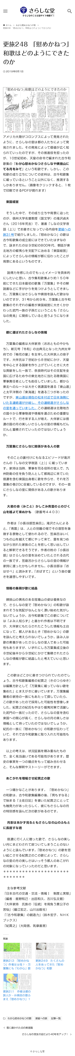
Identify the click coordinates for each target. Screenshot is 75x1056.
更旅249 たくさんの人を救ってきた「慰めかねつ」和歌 (50, 964)
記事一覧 (56, 1018)
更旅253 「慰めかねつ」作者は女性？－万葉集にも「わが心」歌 (17, 964)
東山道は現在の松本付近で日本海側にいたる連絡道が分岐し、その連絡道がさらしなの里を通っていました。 (36, 403)
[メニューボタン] (5, 11)
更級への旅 (41, 1018)
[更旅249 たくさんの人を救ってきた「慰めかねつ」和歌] (50, 951)
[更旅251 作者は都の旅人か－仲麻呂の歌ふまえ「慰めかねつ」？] (17, 981)
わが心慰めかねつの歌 (20, 1018)
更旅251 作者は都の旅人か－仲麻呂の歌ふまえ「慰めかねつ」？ (17, 995)
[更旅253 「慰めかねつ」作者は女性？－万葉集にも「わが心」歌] (17, 951)
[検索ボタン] (69, 11)
